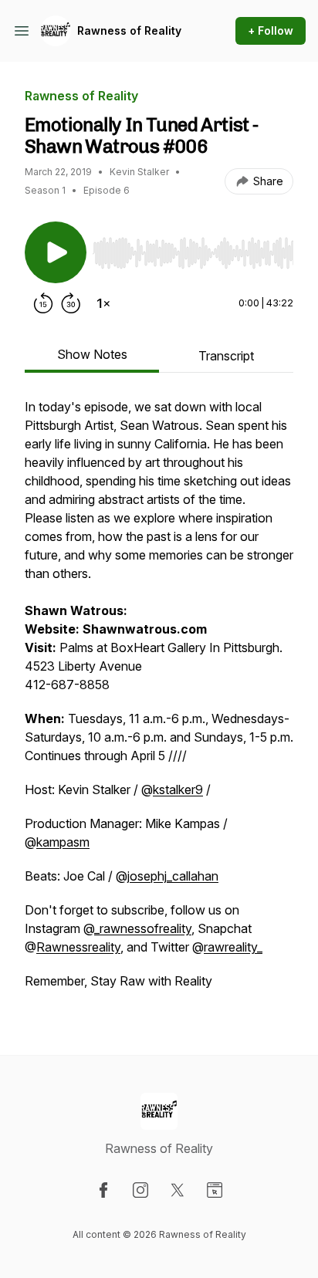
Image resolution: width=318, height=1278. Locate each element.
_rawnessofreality (142, 928)
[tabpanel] (159, 701)
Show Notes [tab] (92, 354)
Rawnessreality (78, 947)
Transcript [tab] (226, 355)
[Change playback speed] (103, 303)
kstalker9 (178, 789)
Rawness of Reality (129, 30)
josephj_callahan (172, 876)
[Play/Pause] (55, 252)
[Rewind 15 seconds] (43, 303)
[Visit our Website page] (214, 1190)
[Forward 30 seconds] (71, 303)
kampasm (63, 842)
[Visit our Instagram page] (140, 1190)
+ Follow (270, 30)
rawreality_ (233, 947)
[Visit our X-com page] (177, 1190)
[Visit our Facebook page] (103, 1190)
